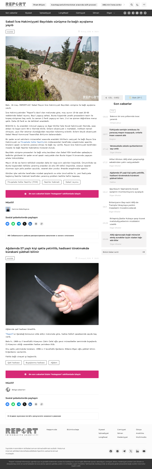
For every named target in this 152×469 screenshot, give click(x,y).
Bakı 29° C (137, 97)
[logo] (16, 4)
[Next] (122, 4)
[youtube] (145, 13)
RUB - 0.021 (113, 97)
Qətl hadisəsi (14, 362)
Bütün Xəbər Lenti (111, 252)
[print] (36, 224)
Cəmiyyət (121, 429)
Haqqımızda (52, 429)
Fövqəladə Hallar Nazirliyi (32, 142)
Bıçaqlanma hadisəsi (35, 362)
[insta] (129, 13)
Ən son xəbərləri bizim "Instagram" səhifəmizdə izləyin (55, 193)
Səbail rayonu (72, 182)
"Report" (10, 334)
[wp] (13, 224)
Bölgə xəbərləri (18, 390)
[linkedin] (141, 13)
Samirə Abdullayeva (20, 209)
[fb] (125, 13)
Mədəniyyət (122, 437)
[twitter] (137, 13)
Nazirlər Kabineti (52, 182)
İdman (120, 433)
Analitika (140, 433)
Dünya (138, 429)
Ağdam (54, 362)
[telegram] (133, 13)
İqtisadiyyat (104, 433)
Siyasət (102, 429)
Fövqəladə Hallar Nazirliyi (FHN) (23, 182)
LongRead (103, 437)
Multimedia (141, 437)
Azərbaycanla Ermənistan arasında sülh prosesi (73, 5)
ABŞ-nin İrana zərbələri (114, 5)
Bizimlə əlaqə (73, 429)
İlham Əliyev (39, 5)
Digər (109, 13)
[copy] (41, 224)
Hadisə (10, 32)
